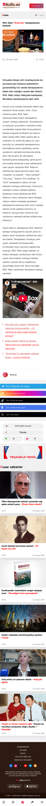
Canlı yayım (35, 6)
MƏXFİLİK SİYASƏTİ (23, 760)
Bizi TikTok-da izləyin (15, 400)
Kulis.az (13, 375)
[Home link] (22, 802)
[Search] (13, 802)
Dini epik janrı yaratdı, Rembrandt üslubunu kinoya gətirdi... (22, 330)
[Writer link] (32, 802)
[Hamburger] (4, 802)
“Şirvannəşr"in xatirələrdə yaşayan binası (22, 355)
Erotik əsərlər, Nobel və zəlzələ (22, 345)
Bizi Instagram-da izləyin (16, 393)
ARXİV (23, 753)
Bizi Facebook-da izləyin (16, 407)
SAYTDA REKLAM (23, 757)
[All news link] (41, 802)
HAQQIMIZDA (23, 747)
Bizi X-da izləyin (13, 415)
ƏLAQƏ (23, 750)
